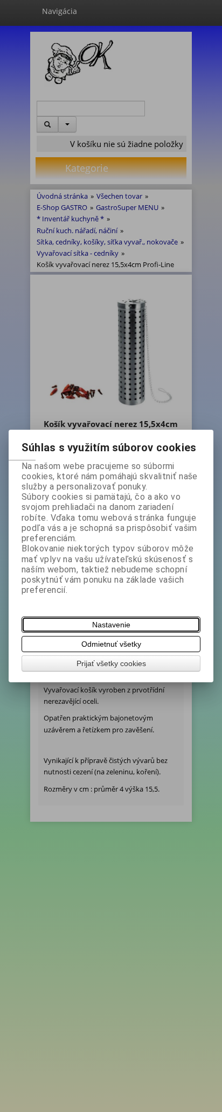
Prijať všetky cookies (111, 663)
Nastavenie (111, 624)
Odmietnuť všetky (111, 644)
